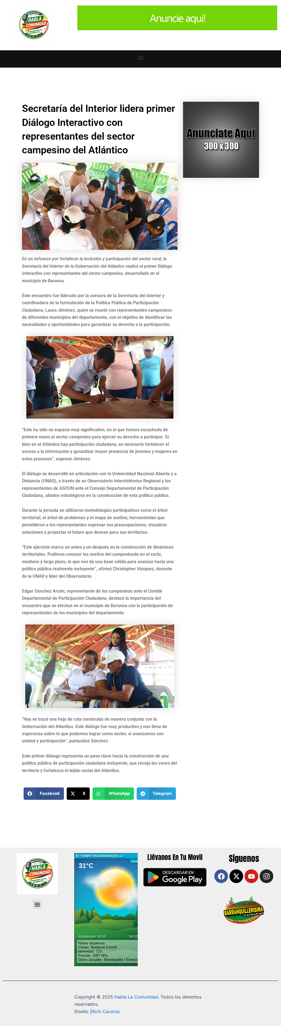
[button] (140, 57)
